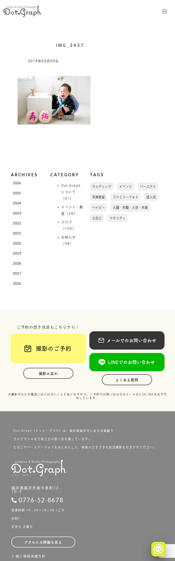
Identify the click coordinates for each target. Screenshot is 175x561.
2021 (17, 233)
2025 (17, 193)
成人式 (151, 197)
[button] (164, 11)
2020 (17, 243)
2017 (17, 273)
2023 (17, 213)
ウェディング (101, 186)
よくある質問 (126, 380)
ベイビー (98, 207)
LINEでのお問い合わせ (127, 362)
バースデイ (148, 186)
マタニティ (118, 218)
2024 (17, 203)
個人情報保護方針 (31, 556)
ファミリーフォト (125, 197)
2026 (17, 183)
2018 (17, 263)
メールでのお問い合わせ (127, 340)
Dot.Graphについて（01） (71, 192)
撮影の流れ (48, 373)
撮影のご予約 (50, 348)
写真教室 (98, 197)
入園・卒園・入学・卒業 (130, 207)
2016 (17, 283)
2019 (17, 253)
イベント (125, 186)
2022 (17, 223)
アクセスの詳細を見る (43, 542)
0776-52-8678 (41, 500)
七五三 (97, 218)
